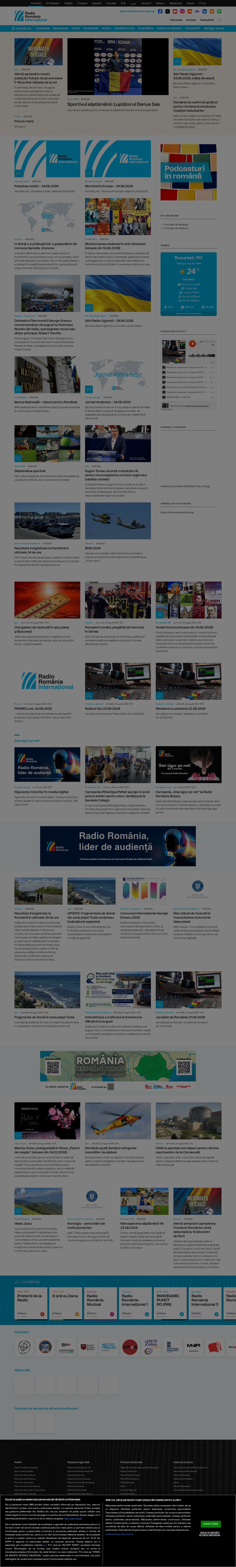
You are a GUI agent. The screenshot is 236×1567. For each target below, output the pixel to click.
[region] (118, 1531)
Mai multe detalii (73, 1518)
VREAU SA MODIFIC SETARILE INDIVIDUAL (209, 1534)
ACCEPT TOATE (210, 1524)
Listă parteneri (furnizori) (119, 1534)
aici (44, 1545)
